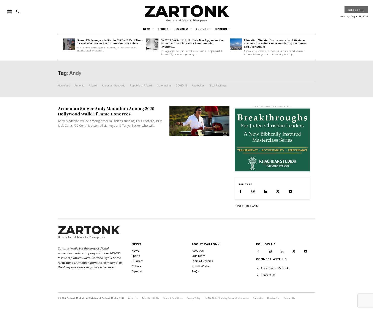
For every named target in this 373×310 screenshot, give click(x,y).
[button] (18, 11)
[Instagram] (253, 191)
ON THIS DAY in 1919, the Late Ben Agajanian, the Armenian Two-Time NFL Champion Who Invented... (192, 43)
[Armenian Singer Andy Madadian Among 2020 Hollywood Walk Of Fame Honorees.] (199, 121)
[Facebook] (240, 191)
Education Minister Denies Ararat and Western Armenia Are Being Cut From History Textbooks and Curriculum (275, 43)
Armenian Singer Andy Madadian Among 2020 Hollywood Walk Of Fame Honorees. (106, 111)
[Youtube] (290, 191)
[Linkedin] (265, 191)
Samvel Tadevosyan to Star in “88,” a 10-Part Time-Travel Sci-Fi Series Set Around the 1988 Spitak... (110, 41)
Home (238, 205)
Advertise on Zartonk (275, 268)
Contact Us (268, 275)
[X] (277, 191)
